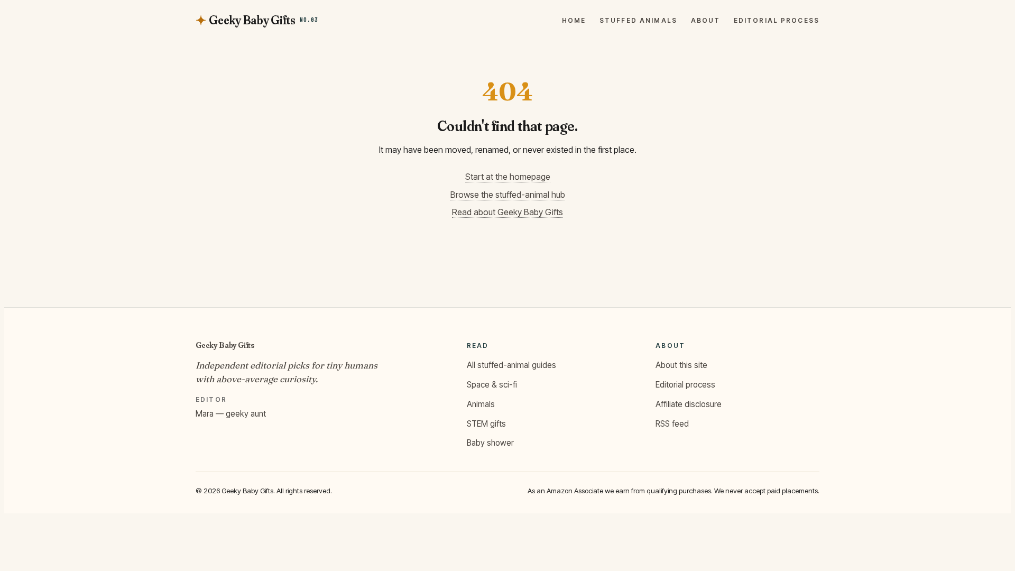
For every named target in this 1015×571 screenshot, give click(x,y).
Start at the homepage (507, 176)
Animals (481, 404)
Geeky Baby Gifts (225, 345)
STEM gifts (486, 424)
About (706, 20)
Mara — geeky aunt (231, 414)
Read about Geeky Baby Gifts (507, 212)
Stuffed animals (638, 20)
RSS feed (672, 424)
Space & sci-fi (492, 385)
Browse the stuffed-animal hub (507, 194)
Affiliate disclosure (689, 404)
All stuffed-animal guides (511, 365)
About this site (681, 365)
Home (574, 20)
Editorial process (776, 20)
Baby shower (490, 443)
